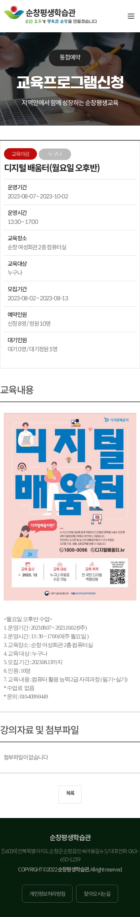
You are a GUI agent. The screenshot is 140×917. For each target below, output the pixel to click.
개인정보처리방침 (47, 893)
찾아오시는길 (97, 893)
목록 (70, 793)
